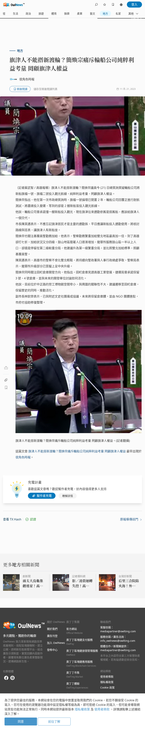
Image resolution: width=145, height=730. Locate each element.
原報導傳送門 (129, 519)
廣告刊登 (52, 636)
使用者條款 (106, 676)
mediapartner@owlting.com (118, 631)
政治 (28, 13)
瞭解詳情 (67, 496)
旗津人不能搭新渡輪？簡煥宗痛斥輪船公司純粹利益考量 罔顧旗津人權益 (77, 451)
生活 (15, 13)
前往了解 (54, 721)
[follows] (104, 4)
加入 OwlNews (56, 643)
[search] (96, 4)
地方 (105, 13)
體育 (54, 13)
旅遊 (41, 13)
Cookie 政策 (107, 687)
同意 (21, 721)
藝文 (92, 13)
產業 (79, 13)
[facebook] (6, 678)
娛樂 (66, 13)
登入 (134, 4)
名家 (118, 13)
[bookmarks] (113, 4)
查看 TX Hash (12, 519)
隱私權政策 (106, 682)
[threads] (12, 678)
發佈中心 (52, 650)
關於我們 (52, 629)
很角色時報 (23, 457)
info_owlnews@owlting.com (117, 640)
